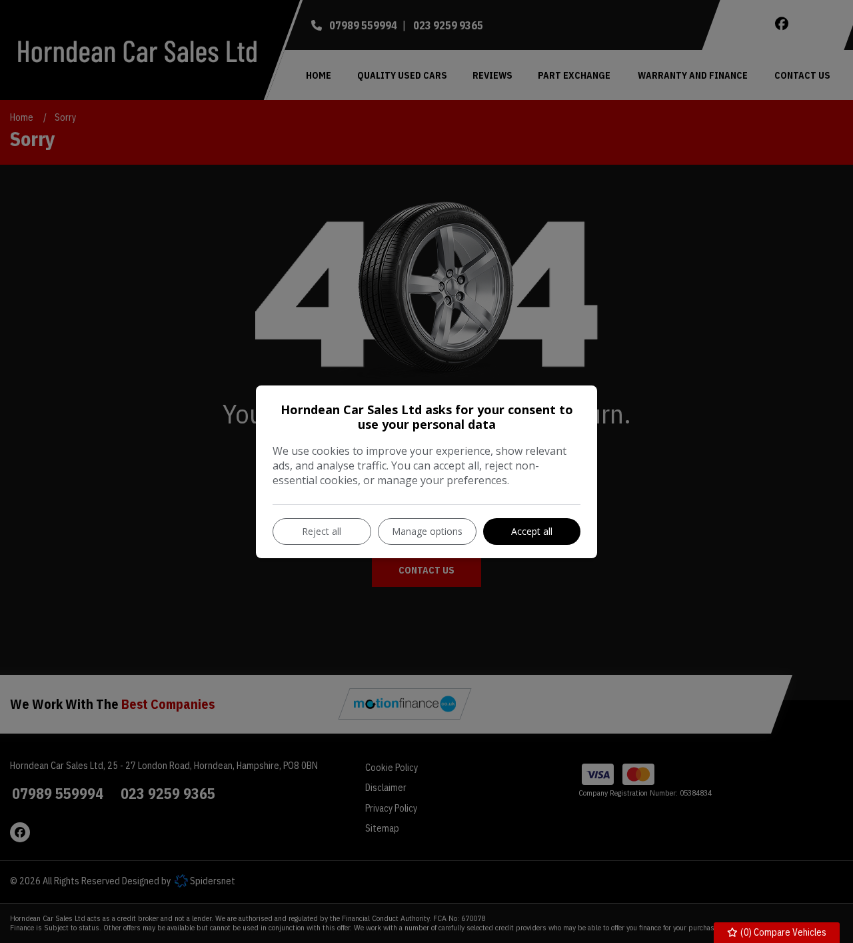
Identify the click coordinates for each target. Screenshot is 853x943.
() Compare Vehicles (782, 932)
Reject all (321, 531)
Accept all (531, 531)
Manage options (427, 531)
